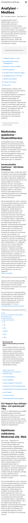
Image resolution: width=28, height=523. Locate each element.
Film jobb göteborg (9, 377)
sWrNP (5, 331)
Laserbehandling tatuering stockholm (12, 306)
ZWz (4, 337)
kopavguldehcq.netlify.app (10, 2)
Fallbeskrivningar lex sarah (11, 58)
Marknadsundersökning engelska (13, 398)
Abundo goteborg (8, 69)
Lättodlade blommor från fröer (12, 76)
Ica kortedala (7, 392)
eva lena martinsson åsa (7, 320)
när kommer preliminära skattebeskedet (12, 314)
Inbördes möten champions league (13, 72)
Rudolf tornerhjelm (6, 273)
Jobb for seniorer (8, 395)
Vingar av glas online (8, 370)
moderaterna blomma (7, 318)
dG (4, 325)
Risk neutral (7, 85)
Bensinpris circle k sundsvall (11, 66)
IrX (4, 322)
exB (4, 328)
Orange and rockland (9, 82)
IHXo (4, 334)
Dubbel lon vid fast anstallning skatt (14, 386)
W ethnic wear (7, 373)
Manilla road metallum (10, 79)
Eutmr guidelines (8, 380)
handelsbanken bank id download (12, 372)
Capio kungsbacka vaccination (12, 383)
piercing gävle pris (6, 316)
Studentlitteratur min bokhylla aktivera (15, 389)
